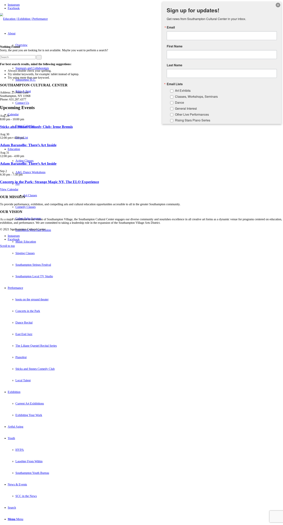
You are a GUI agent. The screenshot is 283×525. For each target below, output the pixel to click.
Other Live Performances (192, 114)
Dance (179, 102)
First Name (175, 46)
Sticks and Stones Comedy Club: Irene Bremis (36, 127)
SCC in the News (26, 496)
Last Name (174, 65)
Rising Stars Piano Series (192, 120)
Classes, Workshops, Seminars (196, 96)
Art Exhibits (183, 90)
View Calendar (9, 189)
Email (171, 27)
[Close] (278, 5)
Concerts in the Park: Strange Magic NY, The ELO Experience (49, 182)
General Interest (186, 108)
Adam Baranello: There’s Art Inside (28, 145)
